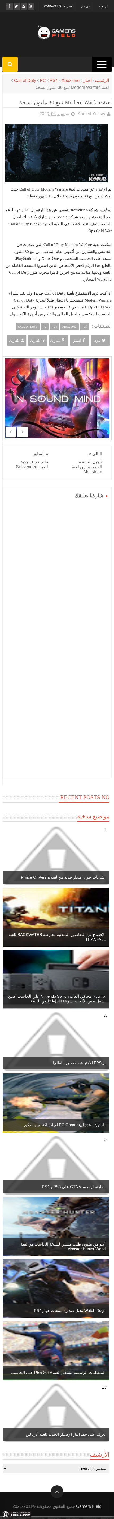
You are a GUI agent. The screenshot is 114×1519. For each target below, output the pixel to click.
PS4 (54, 80)
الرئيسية (103, 6)
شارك (55, 340)
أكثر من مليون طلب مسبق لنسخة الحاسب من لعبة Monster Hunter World (63, 1246)
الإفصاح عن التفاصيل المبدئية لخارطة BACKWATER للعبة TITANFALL (57, 937)
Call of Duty (25, 80)
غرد (97, 340)
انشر (77, 340)
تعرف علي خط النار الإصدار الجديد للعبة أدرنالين (66, 1434)
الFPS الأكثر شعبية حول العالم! (79, 1063)
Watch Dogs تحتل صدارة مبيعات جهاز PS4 (70, 1310)
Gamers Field (89, 1506)
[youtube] (30, 6)
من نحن (85, 6)
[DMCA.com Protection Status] (16, 1515)
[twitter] (16, 6)
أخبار (87, 80)
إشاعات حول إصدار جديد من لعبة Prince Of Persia (63, 877)
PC (43, 80)
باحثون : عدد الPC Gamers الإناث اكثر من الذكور (64, 1125)
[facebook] (9, 6)
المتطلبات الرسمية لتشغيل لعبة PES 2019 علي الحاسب (58, 1372)
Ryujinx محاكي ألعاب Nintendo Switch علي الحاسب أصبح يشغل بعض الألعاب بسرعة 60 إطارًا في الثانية (57, 998)
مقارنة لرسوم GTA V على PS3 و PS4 (74, 1186)
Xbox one (71, 80)
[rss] (23, 6)
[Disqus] (57, 567)
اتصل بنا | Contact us (58, 6)
